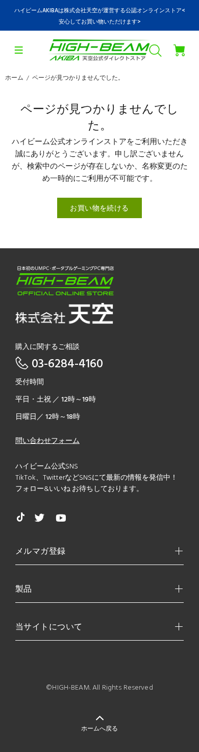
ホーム (14, 78)
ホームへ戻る (99, 729)
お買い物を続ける (99, 209)
